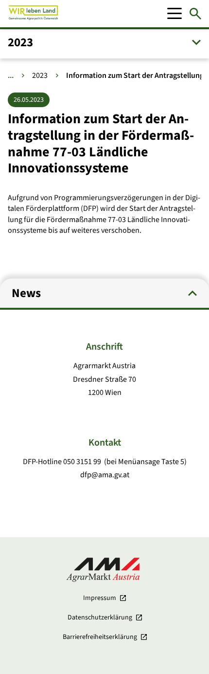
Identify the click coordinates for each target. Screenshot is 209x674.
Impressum (99, 598)
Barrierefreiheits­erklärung (100, 637)
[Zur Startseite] (33, 13)
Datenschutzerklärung (100, 617)
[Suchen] (195, 13)
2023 (40, 75)
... (11, 75)
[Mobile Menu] (174, 13)
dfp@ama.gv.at (104, 474)
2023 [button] (20, 42)
